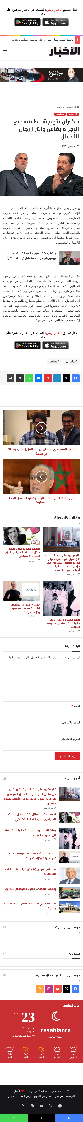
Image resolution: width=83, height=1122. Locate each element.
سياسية (60, 114)
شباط (53, 361)
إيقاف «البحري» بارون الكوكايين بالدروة (30, 888)
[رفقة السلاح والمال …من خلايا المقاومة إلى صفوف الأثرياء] (61, 598)
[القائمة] (5, 53)
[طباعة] (10, 378)
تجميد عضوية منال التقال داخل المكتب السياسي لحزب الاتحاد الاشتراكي (22, 552)
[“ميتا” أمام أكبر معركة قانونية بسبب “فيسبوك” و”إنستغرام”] (21, 591)
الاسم (75, 706)
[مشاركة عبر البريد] (20, 378)
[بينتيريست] (48, 378)
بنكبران (70, 361)
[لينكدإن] (57, 378)
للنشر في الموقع (43, 1096)
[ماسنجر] (38, 378)
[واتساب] (29, 378)
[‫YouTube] (58, 989)
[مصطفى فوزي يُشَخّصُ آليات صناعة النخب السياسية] (69, 875)
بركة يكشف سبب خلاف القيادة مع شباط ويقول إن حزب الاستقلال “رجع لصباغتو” (30, 256)
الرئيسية (72, 106)
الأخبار (17, 1091)
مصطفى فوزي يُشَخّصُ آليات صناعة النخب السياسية (30, 872)
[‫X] (66, 378)
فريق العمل (25, 1096)
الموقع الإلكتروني (70, 738)
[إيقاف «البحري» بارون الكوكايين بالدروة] (69, 893)
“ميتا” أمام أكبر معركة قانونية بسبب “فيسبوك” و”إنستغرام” (24, 608)
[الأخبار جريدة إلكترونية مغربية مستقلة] (64, 52)
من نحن (59, 1096)
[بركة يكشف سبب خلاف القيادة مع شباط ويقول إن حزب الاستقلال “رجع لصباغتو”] (69, 258)
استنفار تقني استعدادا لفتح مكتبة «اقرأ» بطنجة (30, 906)
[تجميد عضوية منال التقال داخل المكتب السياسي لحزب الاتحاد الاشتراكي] (21, 536)
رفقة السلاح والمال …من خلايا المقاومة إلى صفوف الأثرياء (63, 623)
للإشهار (12, 1096)
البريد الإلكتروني (70, 722)
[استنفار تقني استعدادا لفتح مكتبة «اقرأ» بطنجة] (69, 907)
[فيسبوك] (76, 378)
